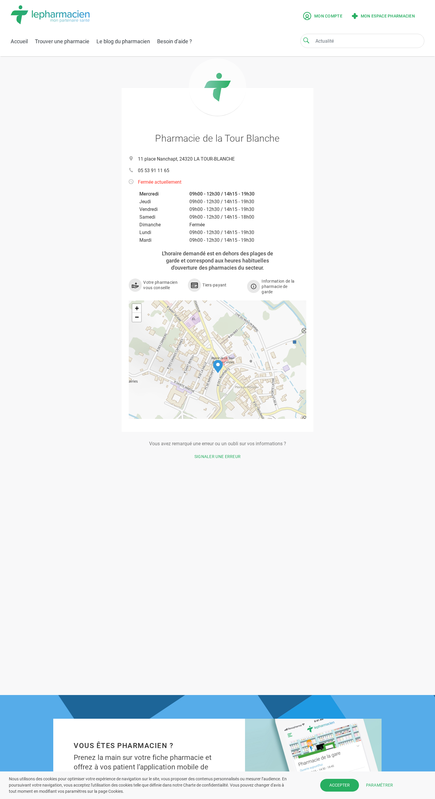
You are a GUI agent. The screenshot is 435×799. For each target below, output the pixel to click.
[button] (218, 367)
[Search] (306, 40)
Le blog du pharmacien (123, 41)
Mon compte (328, 16)
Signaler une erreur (217, 456)
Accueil (19, 41)
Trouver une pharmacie (62, 41)
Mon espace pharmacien (388, 16)
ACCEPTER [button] (339, 785)
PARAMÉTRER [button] (379, 785)
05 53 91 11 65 (153, 170)
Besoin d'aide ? (174, 41)
